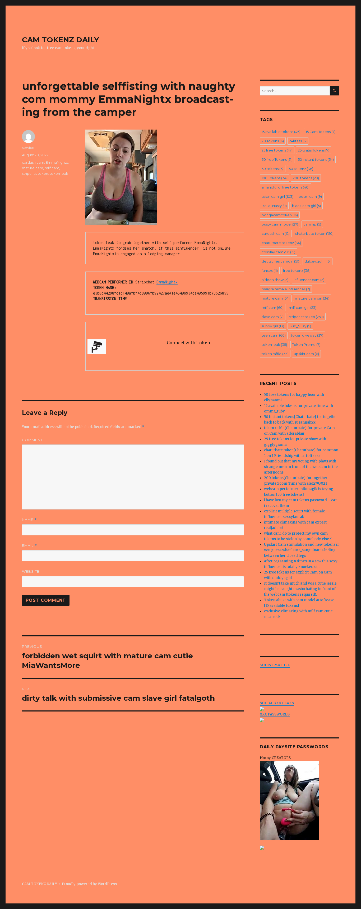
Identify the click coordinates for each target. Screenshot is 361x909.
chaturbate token (314, 233)
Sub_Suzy (300, 326)
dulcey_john (317, 261)
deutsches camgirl (280, 261)
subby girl (273, 326)
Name (29, 519)
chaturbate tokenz (281, 243)
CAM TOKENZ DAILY (60, 39)
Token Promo (306, 344)
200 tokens (306, 178)
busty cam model (280, 224)
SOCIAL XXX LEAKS (277, 703)
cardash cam (33, 162)
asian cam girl (277, 196)
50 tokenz (301, 169)
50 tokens (273, 169)
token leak (59, 173)
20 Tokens (273, 141)
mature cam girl (312, 298)
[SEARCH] (334, 90)
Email (29, 545)
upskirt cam (306, 354)
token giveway (307, 335)
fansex (270, 270)
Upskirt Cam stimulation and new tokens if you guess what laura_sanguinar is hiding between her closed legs (301, 550)
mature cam (32, 168)
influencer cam (309, 280)
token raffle (275, 354)
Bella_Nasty (274, 206)
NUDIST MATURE (275, 665)
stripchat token (35, 173)
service (28, 147)
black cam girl (306, 206)
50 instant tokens (316, 159)
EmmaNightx (167, 282)
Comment (32, 440)
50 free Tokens (277, 159)
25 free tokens (277, 150)
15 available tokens (281, 132)
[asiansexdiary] (299, 848)
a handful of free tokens (285, 187)
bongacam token (280, 215)
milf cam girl (302, 307)
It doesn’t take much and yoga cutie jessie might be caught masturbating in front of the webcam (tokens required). (300, 589)
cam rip (312, 224)
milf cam (52, 168)
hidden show (275, 280)
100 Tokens (275, 178)
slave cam (273, 317)
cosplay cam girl (278, 252)
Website (30, 571)
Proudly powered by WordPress (89, 884)
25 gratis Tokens (313, 150)
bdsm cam (310, 196)
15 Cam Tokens (320, 132)
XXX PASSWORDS (275, 714)
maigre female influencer (286, 289)
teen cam (274, 335)
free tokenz (297, 270)
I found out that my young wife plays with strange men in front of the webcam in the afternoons (301, 467)
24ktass (298, 141)
